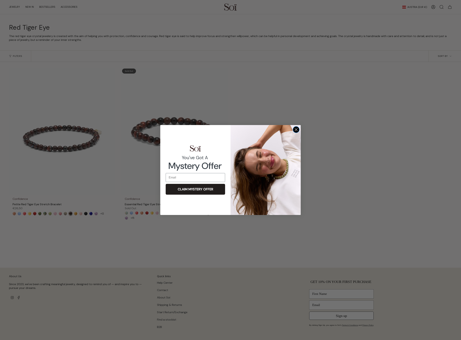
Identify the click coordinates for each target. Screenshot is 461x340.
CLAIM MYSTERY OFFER (195, 189)
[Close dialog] (296, 129)
